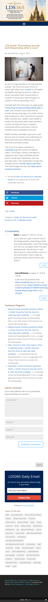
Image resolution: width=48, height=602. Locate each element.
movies (38, 548)
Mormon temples (28, 548)
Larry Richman (12, 53)
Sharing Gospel (20, 559)
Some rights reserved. (32, 584)
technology (37, 563)
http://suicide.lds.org (24, 282)
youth (14, 566)
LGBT (39, 544)
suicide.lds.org (11, 150)
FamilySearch (10, 530)
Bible (7, 515)
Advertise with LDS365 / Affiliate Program (17, 582)
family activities (26, 526)
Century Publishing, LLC (17, 584)
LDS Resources (25, 217)
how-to (38, 530)
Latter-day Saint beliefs (33, 533)
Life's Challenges (19, 220)
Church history (10, 522)
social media (28, 505)
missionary (9, 548)
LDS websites (30, 544)
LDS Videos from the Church (15, 544)
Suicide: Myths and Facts (29, 163)
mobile (17, 548)
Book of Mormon (17, 515)
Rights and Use (34, 580)
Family (16, 217)
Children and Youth (19, 519)
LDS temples (21, 537)
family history (37, 526)
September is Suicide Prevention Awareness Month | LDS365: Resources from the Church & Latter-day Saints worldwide (25, 369)
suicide (11, 211)
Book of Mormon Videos (33, 515)
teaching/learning (25, 563)
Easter (32, 522)
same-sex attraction (32, 555)
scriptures (9, 559)
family (17, 526)
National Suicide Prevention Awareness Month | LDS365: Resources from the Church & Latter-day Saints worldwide (25, 312)
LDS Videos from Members (14, 541)
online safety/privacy (19, 551)
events (39, 522)
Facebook (9, 526)
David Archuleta (23, 522)
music (8, 551)
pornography (10, 555)
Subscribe (24, 497)
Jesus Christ (9, 533)
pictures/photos (33, 551)
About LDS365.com (10, 580)
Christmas (31, 519)
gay (18, 530)
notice (28, 89)
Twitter (8, 566)
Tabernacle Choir (11, 563)
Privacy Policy (23, 580)
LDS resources (10, 537)
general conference (27, 530)
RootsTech (20, 555)
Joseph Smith (20, 533)
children (8, 519)
